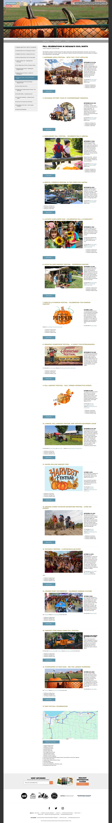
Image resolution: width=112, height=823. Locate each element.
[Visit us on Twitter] (56, 808)
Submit (51, 782)
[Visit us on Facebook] (49, 808)
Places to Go (89, 3)
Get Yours (82, 784)
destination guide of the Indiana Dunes (75, 448)
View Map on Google (51, 741)
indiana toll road (63, 817)
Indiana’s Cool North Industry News (52, 814)
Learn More (48, 91)
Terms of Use (40, 814)
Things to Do (79, 3)
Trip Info (97, 3)
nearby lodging (93, 571)
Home (15, 38)
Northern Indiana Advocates (66, 814)
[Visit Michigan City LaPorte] (43, 796)
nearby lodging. (94, 79)
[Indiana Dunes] (33, 796)
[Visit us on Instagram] (63, 808)
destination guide (91, 80)
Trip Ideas (87, 572)
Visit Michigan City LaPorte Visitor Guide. (54, 326)
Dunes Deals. (91, 405)
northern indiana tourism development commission (47, 817)
